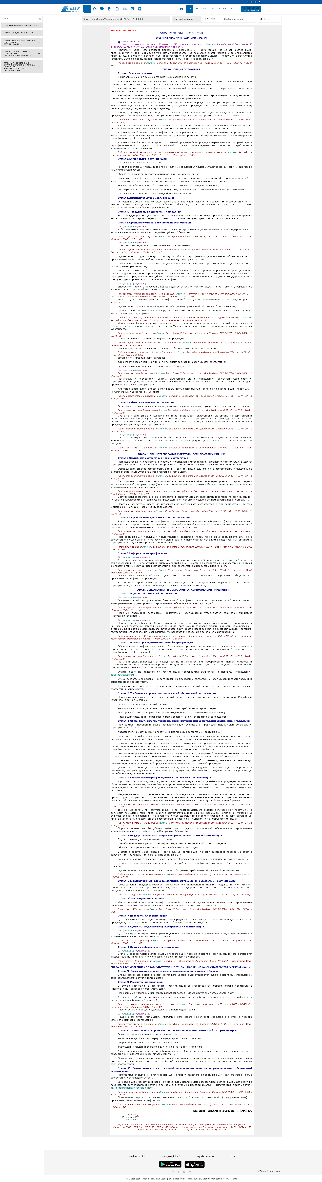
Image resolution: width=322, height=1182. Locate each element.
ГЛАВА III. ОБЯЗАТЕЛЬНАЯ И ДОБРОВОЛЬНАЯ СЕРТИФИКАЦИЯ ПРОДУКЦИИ (18, 54)
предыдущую (129, 226)
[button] (22, 25)
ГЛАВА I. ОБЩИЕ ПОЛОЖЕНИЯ (18, 33)
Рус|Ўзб (222, 9)
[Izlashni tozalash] (40, 19)
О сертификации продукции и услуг (21, 25)
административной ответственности (132, 1087)
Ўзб (205, 9)
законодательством (122, 674)
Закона (151, 63)
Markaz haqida (137, 1156)
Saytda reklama (205, 1156)
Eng (197, 9)
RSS (233, 1156)
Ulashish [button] (267, 19)
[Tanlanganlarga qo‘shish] (94, 9)
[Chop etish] (140, 9)
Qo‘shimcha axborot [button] (234, 19)
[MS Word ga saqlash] (132, 9)
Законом (211, 44)
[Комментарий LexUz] (109, 9)
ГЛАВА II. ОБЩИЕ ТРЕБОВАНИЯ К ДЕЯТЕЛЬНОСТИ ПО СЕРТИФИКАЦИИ (19, 42)
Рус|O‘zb (234, 9)
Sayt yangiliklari (171, 1156)
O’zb (212, 9)
